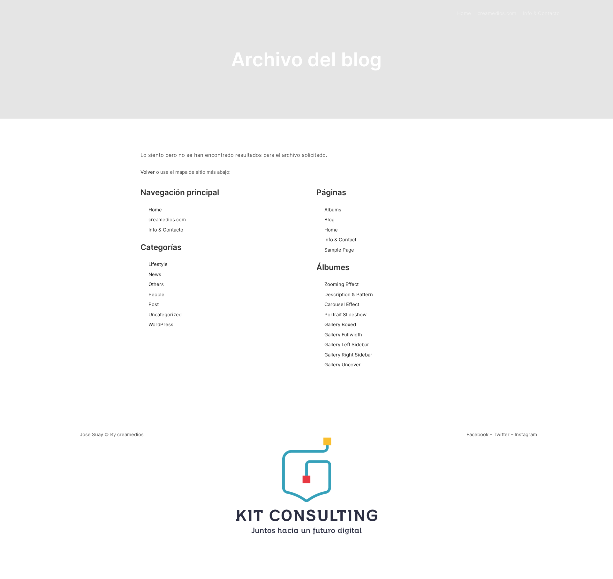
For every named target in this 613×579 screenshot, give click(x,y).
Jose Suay (91, 434)
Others (156, 284)
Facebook (477, 434)
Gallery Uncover (342, 365)
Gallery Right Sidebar (348, 355)
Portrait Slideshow (345, 314)
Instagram (526, 434)
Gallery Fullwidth (343, 335)
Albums (332, 210)
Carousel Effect (341, 304)
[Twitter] (596, 13)
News (154, 274)
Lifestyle (158, 264)
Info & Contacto (165, 230)
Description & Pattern (348, 294)
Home (155, 210)
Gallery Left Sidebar (346, 344)
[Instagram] (577, 13)
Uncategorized (165, 314)
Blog (329, 219)
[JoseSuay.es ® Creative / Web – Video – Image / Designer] (40, 13)
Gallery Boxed (340, 324)
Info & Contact (340, 240)
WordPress (160, 324)
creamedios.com (167, 219)
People (156, 294)
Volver (147, 172)
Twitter (502, 434)
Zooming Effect (341, 284)
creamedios (130, 434)
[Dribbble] (586, 13)
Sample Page (339, 250)
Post (153, 304)
